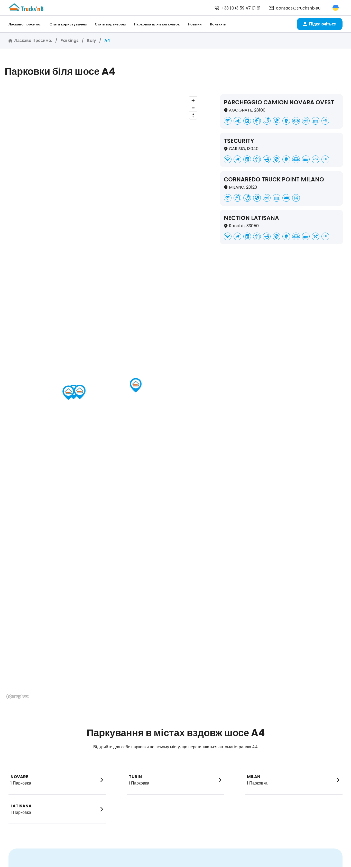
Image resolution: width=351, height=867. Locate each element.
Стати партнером (110, 24)
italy (91, 40)
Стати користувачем (68, 24)
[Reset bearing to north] (193, 115)
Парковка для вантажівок (157, 24)
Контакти (218, 24)
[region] (102, 397)
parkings (69, 40)
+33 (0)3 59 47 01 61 (241, 8)
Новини (195, 24)
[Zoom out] (193, 108)
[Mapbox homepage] (17, 696)
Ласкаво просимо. (24, 24)
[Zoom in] (193, 100)
